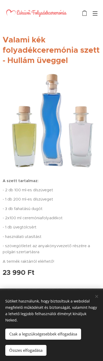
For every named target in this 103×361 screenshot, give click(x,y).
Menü (95, 13)
